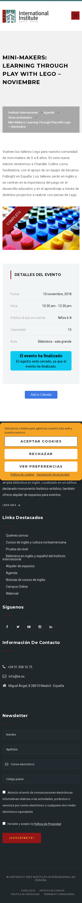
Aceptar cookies (41, 441)
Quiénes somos (17, 535)
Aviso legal (28, 890)
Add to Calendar (41, 394)
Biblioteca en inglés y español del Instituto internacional (34, 557)
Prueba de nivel (17, 549)
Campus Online (17, 586)
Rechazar (41, 454)
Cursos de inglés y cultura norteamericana (36, 542)
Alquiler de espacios (20, 566)
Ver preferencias (41, 466)
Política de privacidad (25, 894)
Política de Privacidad (47, 824)
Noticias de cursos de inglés (25, 580)
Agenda (11, 573)
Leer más (10, 505)
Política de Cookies (52, 890)
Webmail (12, 593)
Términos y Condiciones (59, 894)
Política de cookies (22, 474)
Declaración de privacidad (53, 474)
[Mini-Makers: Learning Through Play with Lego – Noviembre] (41, 228)
